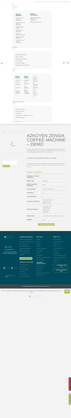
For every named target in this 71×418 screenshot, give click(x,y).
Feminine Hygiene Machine (20, 34)
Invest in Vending (20, 109)
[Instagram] (58, 61)
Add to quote (6, 166)
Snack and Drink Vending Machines (20, 24)
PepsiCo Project (56, 244)
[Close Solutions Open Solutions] (14, 49)
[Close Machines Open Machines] (14, 8)
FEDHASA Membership (58, 241)
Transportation (26, 80)
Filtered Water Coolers (20, 27)
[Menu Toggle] (12, 4)
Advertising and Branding (22, 65)
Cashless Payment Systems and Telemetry (35, 19)
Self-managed (19, 56)
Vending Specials (20, 117)
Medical (17, 82)
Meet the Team (38, 1)
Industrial (17, 80)
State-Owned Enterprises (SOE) (26, 91)
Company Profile (46, 1)
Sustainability (56, 253)
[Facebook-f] (58, 56)
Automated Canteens (21, 59)
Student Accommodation (17, 92)
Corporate (17, 88)
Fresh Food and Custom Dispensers (20, 41)
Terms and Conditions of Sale (59, 255)
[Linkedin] (58, 70)
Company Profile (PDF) (58, 248)
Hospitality (17, 85)
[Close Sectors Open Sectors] (14, 71)
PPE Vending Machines (19, 31)
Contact (57, 1)
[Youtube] (58, 65)
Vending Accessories (36, 22)
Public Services (26, 87)
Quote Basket (63, 1)
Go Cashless (18, 61)
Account (53, 1)
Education (26, 84)
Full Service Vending (21, 54)
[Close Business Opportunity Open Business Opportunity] (14, 103)
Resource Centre (57, 259)
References (18, 113)
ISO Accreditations (57, 239)
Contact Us (55, 262)
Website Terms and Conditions (59, 257)
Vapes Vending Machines (20, 37)
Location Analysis (20, 63)
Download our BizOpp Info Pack (24, 115)
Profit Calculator (19, 111)
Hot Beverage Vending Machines (19, 19)
